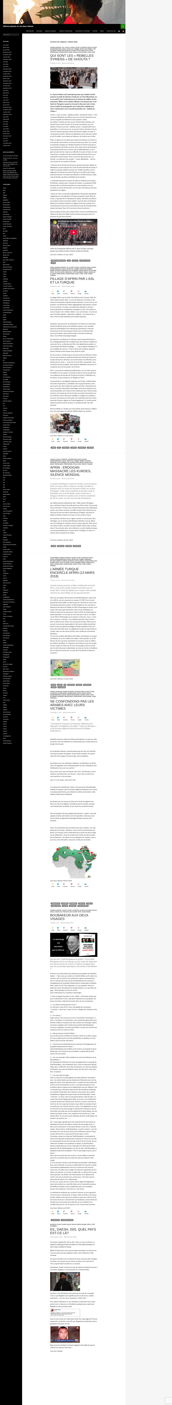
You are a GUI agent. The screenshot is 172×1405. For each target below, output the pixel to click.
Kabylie (89, 903)
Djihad (64, 49)
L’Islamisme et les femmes (82, 31)
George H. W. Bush (8, 432)
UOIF (4, 738)
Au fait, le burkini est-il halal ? (10, 155)
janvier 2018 (6, 133)
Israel (4, 499)
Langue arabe (6, 549)
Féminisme (6, 396)
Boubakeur (55, 1220)
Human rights (83, 270)
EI (65, 684)
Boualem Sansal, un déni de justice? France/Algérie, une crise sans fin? (10, 164)
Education (5, 353)
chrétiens (5, 295)
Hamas (5, 446)
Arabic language (56, 691)
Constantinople (7, 312)
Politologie (6, 647)
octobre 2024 (6, 57)
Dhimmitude (6, 334)
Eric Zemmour (6, 377)
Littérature (5, 573)
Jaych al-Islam (85, 260)
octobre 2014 (6, 145)
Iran (4, 482)
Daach (79, 693)
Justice (5, 532)
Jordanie (5, 518)
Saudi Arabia (82, 52)
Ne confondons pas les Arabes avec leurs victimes (72, 705)
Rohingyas (5, 673)
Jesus (4, 515)
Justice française (7, 535)
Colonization (71, 693)
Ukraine (5, 733)
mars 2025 (6, 45)
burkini (5, 271)
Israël (4, 496)
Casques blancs (7, 283)
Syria (89, 52)
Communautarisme (8, 310)
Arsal (4, 228)
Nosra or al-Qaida (86, 50)
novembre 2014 (7, 143)
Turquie (53, 275)
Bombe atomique (7, 267)
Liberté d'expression (8, 561)
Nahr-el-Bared (6, 606)
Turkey (90, 273)
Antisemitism (6, 204)
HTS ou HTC (6, 463)
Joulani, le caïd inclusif (9, 168)
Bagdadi (53, 1224)
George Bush (6, 429)
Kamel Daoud (56, 905)
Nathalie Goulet (7, 611)
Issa (4, 501)
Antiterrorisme (6, 209)
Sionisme (5, 693)
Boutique (39, 31)
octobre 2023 (6, 73)
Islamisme (5, 492)
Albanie (5, 195)
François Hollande (7, 413)
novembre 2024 (7, 54)
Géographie (6, 427)
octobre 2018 (6, 112)
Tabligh (5, 704)
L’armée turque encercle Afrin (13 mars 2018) (72, 572)
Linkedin (86, 293)
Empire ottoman (55, 270)
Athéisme (5, 240)
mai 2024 (5, 61)
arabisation (55, 903)
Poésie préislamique (8, 645)
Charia (4, 293)
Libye (4, 570)
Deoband (5, 329)
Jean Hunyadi (6, 513)
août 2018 (5, 116)
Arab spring (54, 557)
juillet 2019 (6, 93)
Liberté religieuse (7, 568)
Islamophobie (6, 494)
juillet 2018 (6, 119)
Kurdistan (68, 272)
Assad (67, 47)
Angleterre (5, 200)
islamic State (75, 50)
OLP (4, 618)
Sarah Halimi (6, 681)
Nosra (86, 272)
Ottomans (62, 687)
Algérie (5, 197)
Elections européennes (9, 362)
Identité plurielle (7, 475)
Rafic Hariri (6, 669)
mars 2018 (6, 128)
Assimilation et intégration (10, 238)
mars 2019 (6, 100)
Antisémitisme (6, 207)
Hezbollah (5, 453)
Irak (4, 480)
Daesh (94, 47)
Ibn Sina (5, 470)
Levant (65, 905)
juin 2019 (5, 95)
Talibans (5, 709)
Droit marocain (7, 341)
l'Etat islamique (77, 272)
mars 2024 (6, 66)
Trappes (5, 721)
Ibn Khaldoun (6, 468)
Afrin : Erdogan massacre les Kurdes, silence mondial (70, 471)
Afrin (52, 267)
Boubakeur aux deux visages (69, 917)
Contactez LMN (111, 31)
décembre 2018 (7, 107)
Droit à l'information (8, 338)
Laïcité (4, 547)
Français (66, 912)
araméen (65, 903)
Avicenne (5, 243)
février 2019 (6, 102)
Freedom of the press (8, 417)
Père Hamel (6, 637)
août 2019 (5, 90)
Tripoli (4, 724)
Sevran (5, 688)
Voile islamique (7, 740)
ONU (4, 621)
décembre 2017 (7, 136)
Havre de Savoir (7, 451)
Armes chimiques (7, 226)
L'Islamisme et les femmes (9, 544)
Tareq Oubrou (6, 712)
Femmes (5, 398)
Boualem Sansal (7, 269)
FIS (4, 403)
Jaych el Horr (59, 272)
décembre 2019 (7, 81)
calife (77, 47)
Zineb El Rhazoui (7, 743)
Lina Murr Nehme (68, 63)
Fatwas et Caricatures (65, 31)
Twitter (58, 293)
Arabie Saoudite (55, 47)
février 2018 (6, 131)
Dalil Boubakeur (7, 322)
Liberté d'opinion (7, 563)
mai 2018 (5, 124)
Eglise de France (7, 355)
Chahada (5, 291)
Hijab (4, 456)
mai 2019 (5, 97)
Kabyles (81, 903)
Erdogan (65, 270)
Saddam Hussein (7, 676)
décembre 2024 (7, 52)
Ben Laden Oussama (8, 259)
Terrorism (5, 716)
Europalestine (6, 384)
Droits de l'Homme (73, 49)
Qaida (70, 52)
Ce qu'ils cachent (86, 910)
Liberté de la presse (8, 566)
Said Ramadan (7, 678)
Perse (4, 640)
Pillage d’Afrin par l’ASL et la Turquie (72, 280)
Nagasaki (5, 604)
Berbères (73, 903)
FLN (4, 405)
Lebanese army (7, 554)
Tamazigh (73, 905)
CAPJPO (5, 281)
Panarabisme (6, 633)
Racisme (5, 666)
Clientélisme (6, 302)
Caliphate (83, 47)
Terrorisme (5, 719)
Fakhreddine (6, 386)
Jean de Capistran (7, 511)
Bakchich (5, 250)
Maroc (4, 585)
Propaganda (54, 52)
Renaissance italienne (8, 671)
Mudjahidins (6, 597)
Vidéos (102, 31)
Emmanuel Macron (8, 365)
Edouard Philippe (7, 350)
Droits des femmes (86, 49)
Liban (4, 559)
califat (72, 47)
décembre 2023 (7, 69)
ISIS (90, 270)
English (5, 372)
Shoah (4, 690)
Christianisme (6, 300)
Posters (94, 31)
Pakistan (5, 628)
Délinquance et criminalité (10, 326)
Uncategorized (7, 736)
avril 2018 (5, 126)
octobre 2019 (6, 85)
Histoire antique (7, 458)
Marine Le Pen (6, 582)
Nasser (4, 609)
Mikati (4, 594)
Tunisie (5, 726)
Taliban (5, 707)
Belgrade (5, 257)
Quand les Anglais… (51, 31)
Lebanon (5, 556)
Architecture (79, 691)
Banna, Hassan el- (7, 252)
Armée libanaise (7, 224)
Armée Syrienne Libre (58, 260)
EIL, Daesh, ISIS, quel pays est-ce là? (73, 1231)
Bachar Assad (6, 245)
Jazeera (5, 508)
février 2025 (6, 47)
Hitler (4, 460)
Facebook (65, 293)
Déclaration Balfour (8, 324)
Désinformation (55, 49)
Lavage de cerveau (8, 551)
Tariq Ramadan (83, 905)
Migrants (5, 592)
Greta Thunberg (7, 436)
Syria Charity (6, 700)
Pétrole (5, 642)
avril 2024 (5, 64)
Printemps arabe (7, 652)
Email (53, 293)
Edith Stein (6, 348)
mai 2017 (5, 138)
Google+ (80, 293)
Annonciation (6, 202)
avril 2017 (5, 140)
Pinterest (73, 293)
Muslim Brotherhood (8, 599)
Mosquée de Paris (67, 1220)
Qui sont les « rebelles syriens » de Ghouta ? (72, 57)
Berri (4, 262)
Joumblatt (5, 523)
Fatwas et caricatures (8, 391)
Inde (4, 477)
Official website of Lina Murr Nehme (18, 26)
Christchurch (6, 298)
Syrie (93, 52)
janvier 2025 (6, 49)
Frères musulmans (63, 50)
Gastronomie (6, 425)
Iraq (4, 484)
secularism (5, 685)
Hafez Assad (6, 444)
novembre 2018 (7, 109)
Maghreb (60, 696)
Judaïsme (5, 527)
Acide (4, 188)
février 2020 (6, 78)
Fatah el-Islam (6, 389)
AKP (4, 192)
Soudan (5, 695)
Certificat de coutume (8, 288)
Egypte (5, 358)
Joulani (5, 520)
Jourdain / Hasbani (8, 525)
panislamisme (6, 635)
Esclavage (5, 379)
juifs (4, 530)
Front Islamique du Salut (9, 422)
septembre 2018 (7, 114)
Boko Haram (6, 264)
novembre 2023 (7, 71)
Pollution (5, 649)
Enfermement (6, 369)
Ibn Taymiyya (6, 472)
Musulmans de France (8, 602)
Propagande (63, 52)
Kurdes (73, 447)
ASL (63, 47)
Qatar (75, 52)
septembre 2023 (7, 76)
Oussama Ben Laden (8, 626)
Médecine (5, 590)
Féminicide (6, 393)
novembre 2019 (7, 83)
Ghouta (75, 260)
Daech (89, 47)
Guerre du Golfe (7, 439)
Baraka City (6, 255)
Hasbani (5, 448)
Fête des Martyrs (7, 401)
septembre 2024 (7, 59)
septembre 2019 (7, 88)
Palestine (5, 630)
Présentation (30, 31)
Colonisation (72, 459)
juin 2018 (5, 121)
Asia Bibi (5, 231)
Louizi (4, 575)
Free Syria (5, 415)
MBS (4, 587)
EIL (61, 912)
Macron (5, 578)
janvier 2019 (6, 104)
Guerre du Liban (7, 441)
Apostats (5, 212)
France (4, 410)
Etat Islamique (73, 270)
